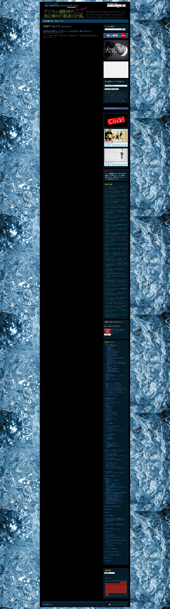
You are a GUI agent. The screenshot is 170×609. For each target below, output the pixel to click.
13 (116, 587)
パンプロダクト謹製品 (110, 548)
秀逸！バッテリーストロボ (112, 385)
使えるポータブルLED (111, 352)
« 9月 (105, 596)
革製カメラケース (110, 465)
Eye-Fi (107, 488)
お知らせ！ (107, 531)
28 (119, 592)
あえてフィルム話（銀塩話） (113, 500)
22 (122, 589)
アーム (107, 401)
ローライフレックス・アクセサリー (114, 468)
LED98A (109, 367)
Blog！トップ (59, 21)
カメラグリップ (109, 380)
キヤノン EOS (109, 536)
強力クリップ (109, 403)
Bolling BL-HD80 (111, 353)
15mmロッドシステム (111, 418)
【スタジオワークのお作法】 (113, 496)
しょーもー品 (109, 437)
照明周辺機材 (109, 438)
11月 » (109, 596)
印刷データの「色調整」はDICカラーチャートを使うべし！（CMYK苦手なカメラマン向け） (116, 254)
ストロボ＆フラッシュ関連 (111, 383)
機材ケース (107, 558)
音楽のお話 (107, 561)
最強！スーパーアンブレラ (112, 384)
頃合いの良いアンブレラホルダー (115, 389)
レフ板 (107, 436)
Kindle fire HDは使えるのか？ (113, 489)
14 (119, 587)
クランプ (108, 407)
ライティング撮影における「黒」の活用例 (115, 240)
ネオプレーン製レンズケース (113, 467)
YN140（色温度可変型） (113, 368)
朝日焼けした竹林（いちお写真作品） (114, 228)
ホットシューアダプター (112, 402)
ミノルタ (108, 544)
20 (116, 589)
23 (125, 589)
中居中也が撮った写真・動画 (112, 506)
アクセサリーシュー (110, 412)
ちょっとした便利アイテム (112, 484)
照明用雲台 (108, 406)
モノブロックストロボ (111, 395)
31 (107, 594)
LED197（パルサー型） (112, 351)
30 (125, 592)
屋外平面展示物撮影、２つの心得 (113, 244)
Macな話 (108, 491)
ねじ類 (107, 416)
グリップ (108, 409)
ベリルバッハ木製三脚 (111, 443)
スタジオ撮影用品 (109, 434)
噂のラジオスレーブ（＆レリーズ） (114, 387)
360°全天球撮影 (109, 515)
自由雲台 (108, 420)
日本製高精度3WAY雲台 (112, 445)
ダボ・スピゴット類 (110, 414)
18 (110, 589)
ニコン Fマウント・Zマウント (113, 543)
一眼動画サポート (109, 374)
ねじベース (108, 417)
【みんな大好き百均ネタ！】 (113, 495)
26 (113, 592)
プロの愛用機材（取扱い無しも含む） (115, 487)
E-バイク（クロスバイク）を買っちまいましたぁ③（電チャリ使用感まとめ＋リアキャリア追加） (116, 201)
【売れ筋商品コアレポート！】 (113, 497)
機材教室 (107, 478)
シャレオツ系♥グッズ (110, 462)
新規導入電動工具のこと (111, 237)
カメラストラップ (110, 464)
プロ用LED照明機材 (83, 35)
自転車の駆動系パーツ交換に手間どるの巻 (115, 269)
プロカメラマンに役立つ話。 (112, 551)
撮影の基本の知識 (110, 503)
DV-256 (108, 356)
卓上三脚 (108, 410)
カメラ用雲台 (109, 444)
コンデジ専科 (108, 471)
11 (110, 587)
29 (122, 592)
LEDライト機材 (53, 35)
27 (116, 592)
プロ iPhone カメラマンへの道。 (114, 501)
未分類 (106, 512)
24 (107, 592)
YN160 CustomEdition (112, 355)
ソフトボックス (109, 394)
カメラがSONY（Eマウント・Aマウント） (116, 455)
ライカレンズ (109, 545)
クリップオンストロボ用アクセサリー (115, 388)
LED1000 (109, 347)
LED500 (109, 348)
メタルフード (109, 427)
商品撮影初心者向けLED (112, 371)
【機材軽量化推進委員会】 (112, 499)
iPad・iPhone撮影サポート (111, 475)
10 (107, 587)
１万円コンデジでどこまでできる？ (114, 472)
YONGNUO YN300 (111, 370)
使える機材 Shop (48, 21)
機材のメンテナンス (110, 482)
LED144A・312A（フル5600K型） (115, 362)
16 (125, 587)
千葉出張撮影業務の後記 (111, 273)
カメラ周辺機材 (109, 423)
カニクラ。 (108, 399)
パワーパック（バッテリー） (114, 391)
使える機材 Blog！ (47, 604)
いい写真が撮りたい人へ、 (111, 528)
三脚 (106, 441)
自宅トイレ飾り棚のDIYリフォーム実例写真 (115, 310)
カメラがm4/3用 (110, 458)
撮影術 (107, 481)
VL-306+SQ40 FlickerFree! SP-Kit (115, 358)
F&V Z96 (109, 359)
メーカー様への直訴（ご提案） (112, 554)
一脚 (107, 447)
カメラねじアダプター (111, 413)
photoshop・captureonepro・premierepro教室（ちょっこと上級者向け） (116, 493)
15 (122, 587)
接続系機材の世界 (109, 398)
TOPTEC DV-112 (111, 360)
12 (113, 587)
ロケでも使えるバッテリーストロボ (114, 392)
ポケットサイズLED (111, 366)
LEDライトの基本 (110, 485)
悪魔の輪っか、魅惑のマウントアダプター (115, 450)
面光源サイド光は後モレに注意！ (113, 248)
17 (107, 589)
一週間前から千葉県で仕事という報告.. (114, 276)
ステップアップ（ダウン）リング (114, 430)
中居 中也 (61, 33)
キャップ (108, 431)
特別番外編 (107, 509)
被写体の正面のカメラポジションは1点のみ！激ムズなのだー (67, 31)
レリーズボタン (109, 429)
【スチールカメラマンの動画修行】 (113, 518)
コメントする (49, 37)
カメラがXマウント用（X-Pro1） (114, 459)
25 (110, 592)
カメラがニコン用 (110, 454)
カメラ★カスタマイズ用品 (111, 426)
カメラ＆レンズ (109, 534)
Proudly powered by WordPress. (118, 604)
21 (119, 589)
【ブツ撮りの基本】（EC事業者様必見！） (67, 35)
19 (113, 589)
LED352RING (110, 349)
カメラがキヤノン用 (110, 453)
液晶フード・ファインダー (112, 378)
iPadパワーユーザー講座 (112, 480)
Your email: (107, 84)
